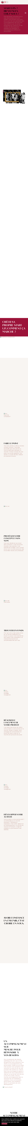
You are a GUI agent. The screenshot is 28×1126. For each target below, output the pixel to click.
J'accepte (4, 1123)
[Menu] (25, 13)
